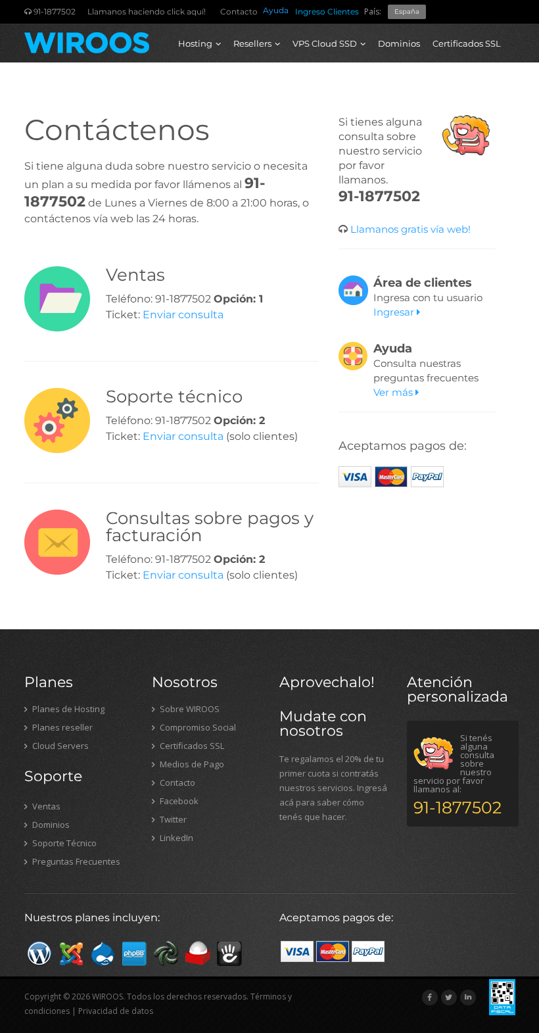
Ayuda (276, 10)
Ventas (45, 806)
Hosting (195, 43)
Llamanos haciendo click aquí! (146, 11)
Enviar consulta (183, 314)
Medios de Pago (191, 764)
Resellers (252, 43)
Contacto (239, 11)
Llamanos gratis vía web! (409, 229)
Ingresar (395, 312)
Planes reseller (61, 727)
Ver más (394, 392)
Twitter (172, 819)
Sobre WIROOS (189, 709)
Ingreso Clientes (327, 11)
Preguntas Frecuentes (75, 861)
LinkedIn (175, 838)
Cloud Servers (59, 746)
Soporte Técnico (63, 843)
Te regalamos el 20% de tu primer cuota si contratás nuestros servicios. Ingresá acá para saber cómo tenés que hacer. (333, 788)
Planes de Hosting (67, 709)
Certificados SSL (467, 43)
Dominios (399, 43)
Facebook (178, 801)
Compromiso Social (197, 727)
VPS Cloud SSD (325, 43)
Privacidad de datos (115, 1011)
